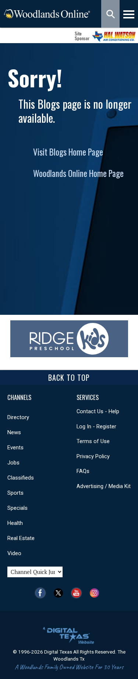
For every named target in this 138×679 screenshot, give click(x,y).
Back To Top (69, 377)
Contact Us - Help (98, 411)
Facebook (42, 592)
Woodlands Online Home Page (78, 173)
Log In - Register (96, 426)
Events (15, 447)
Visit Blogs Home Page (68, 152)
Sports (15, 493)
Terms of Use (93, 441)
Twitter (60, 592)
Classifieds (20, 477)
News (14, 432)
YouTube (78, 592)
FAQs (83, 471)
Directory (18, 417)
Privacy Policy (93, 456)
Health (15, 523)
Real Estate (21, 538)
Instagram (96, 592)
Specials (17, 508)
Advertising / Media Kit (104, 486)
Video (14, 553)
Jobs (13, 462)
